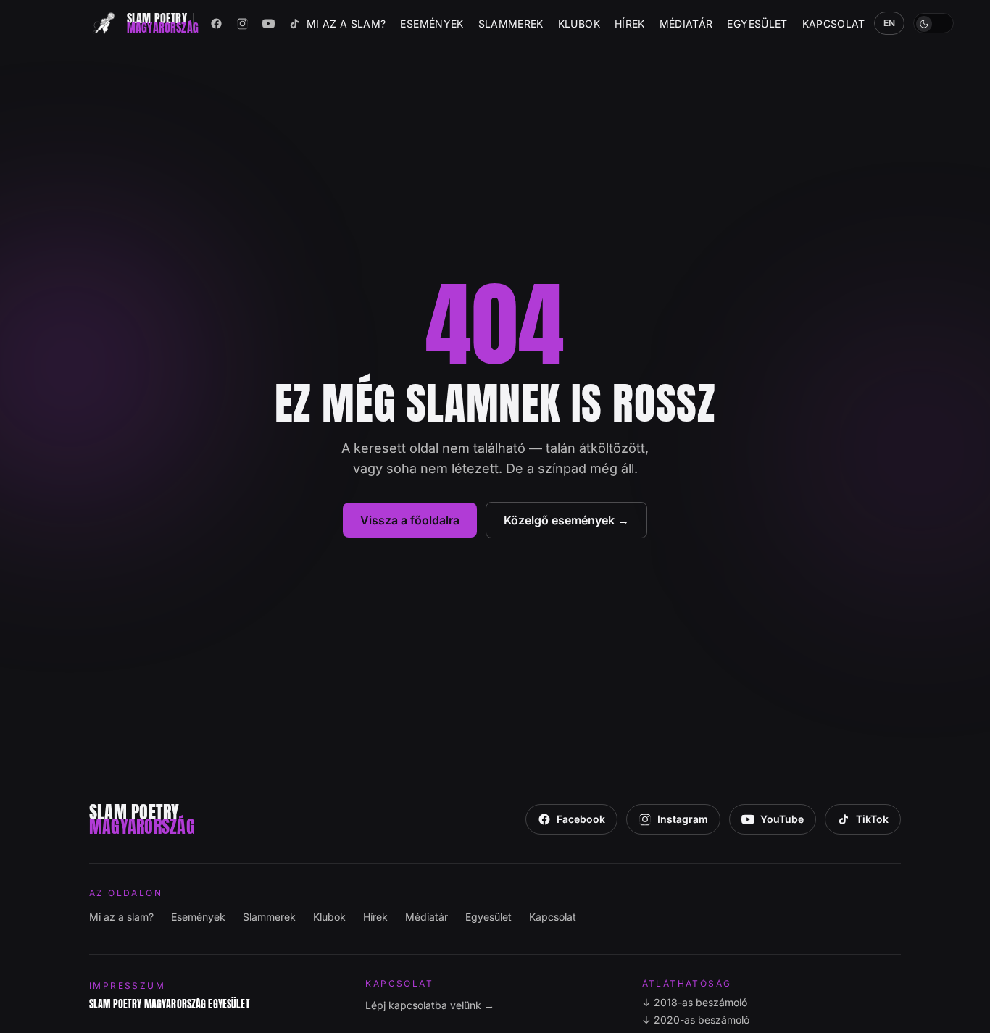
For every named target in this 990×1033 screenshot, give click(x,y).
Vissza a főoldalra (409, 520)
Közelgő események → (566, 520)
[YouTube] (268, 23)
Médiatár (686, 23)
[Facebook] (216, 23)
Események (431, 23)
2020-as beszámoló (695, 1019)
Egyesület (757, 23)
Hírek (630, 23)
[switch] (933, 23)
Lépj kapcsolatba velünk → (429, 1005)
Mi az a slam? (346, 23)
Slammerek (511, 23)
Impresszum (127, 985)
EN (889, 22)
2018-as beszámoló (694, 1002)
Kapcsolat (833, 23)
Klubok (579, 23)
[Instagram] (242, 23)
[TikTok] (295, 23)
